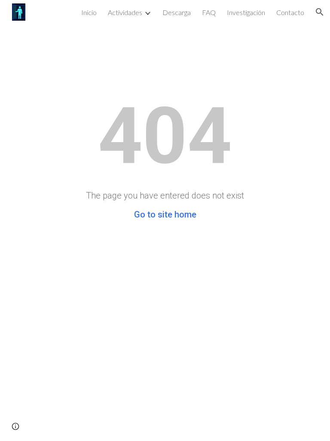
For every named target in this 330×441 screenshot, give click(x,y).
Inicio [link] (89, 12)
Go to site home (165, 214)
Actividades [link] (125, 12)
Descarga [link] (176, 12)
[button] (319, 12)
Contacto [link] (290, 12)
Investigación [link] (246, 12)
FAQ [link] (209, 12)
